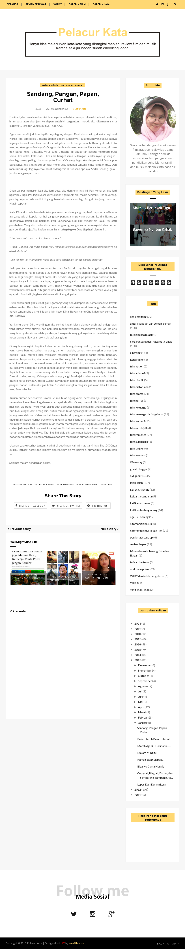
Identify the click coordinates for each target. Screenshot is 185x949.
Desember (144, 665)
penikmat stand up (141, 537)
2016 (137, 644)
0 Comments (79, 108)
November (145, 670)
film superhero (139, 441)
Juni (140, 696)
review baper (138, 544)
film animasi (137, 373)
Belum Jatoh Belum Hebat (153, 739)
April (141, 707)
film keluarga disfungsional (146, 414)
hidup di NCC (138, 475)
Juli (140, 691)
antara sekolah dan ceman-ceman (62, 85)
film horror (136, 400)
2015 (137, 649)
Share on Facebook (32, 505)
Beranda (12, 4)
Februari (143, 717)
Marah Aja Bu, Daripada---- (154, 746)
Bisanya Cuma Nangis (150, 766)
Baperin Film (77, 4)
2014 (137, 654)
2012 (137, 789)
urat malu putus (139, 569)
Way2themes (76, 943)
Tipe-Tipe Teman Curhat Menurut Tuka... (97, 578)
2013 (137, 660)
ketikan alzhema (140, 503)
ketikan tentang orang (143, 510)
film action (136, 366)
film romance (138, 434)
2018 (137, 634)
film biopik (137, 380)
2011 (137, 794)
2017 (137, 639)
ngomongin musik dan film (146, 530)
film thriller (137, 448)
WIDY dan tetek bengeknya (147, 576)
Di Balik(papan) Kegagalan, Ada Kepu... (26, 578)
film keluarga (138, 407)
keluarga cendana (141, 496)
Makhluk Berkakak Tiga (151, 208)
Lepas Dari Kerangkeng (151, 784)
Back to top (167, 943)
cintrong (107, 484)
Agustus (143, 686)
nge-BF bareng (139, 517)
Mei (140, 701)
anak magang (138, 316)
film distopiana (139, 387)
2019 (137, 628)
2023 (137, 623)
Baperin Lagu (102, 4)
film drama (136, 393)
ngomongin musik (141, 523)
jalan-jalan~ (137, 482)
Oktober (143, 675)
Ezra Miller (137, 359)
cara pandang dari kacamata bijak (78, 484)
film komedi (137, 421)
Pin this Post (100, 505)
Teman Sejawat (35, 4)
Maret (142, 712)
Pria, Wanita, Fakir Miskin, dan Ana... (64, 578)
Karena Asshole (139, 489)
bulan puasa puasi (141, 334)
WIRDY (57, 4)
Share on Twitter (69, 505)
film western (137, 455)
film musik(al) (138, 428)
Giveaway (136, 462)
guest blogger (138, 469)
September (145, 681)
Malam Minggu (146, 752)
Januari (142, 722)
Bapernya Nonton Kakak (152, 229)
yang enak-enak (140, 589)
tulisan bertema (139, 562)
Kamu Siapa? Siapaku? (151, 759)
